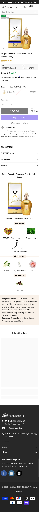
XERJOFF (5, 68)
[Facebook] (4, 473)
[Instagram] (11, 473)
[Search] (35, 12)
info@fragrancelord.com (14, 428)
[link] (19, 393)
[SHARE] (36, 111)
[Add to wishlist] (32, 111)
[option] (19, 2)
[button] (6, 60)
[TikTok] (19, 473)
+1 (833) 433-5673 (17, 424)
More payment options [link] (19, 123)
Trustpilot (5, 441)
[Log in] (25, 7)
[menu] (36, 7)
